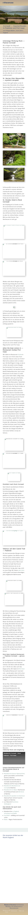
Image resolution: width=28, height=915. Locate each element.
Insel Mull (7, 815)
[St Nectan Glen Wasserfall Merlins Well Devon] (14, 181)
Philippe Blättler (10, 30)
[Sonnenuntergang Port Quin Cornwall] (14, 530)
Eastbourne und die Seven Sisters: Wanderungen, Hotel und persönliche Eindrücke (13, 849)
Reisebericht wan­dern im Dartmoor (14, 796)
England (5, 33)
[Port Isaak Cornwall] (14, 473)
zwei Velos (21, 570)
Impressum (14, 911)
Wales (6, 819)
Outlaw (20, 354)
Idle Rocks (21, 792)
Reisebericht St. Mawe (10, 790)
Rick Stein (22, 669)
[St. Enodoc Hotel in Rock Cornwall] (14, 225)
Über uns (21, 911)
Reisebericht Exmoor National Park (14, 773)
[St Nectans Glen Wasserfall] (14, 165)
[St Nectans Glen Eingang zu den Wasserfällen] (14, 148)
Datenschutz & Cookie (6, 911)
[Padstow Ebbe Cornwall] (14, 327)
